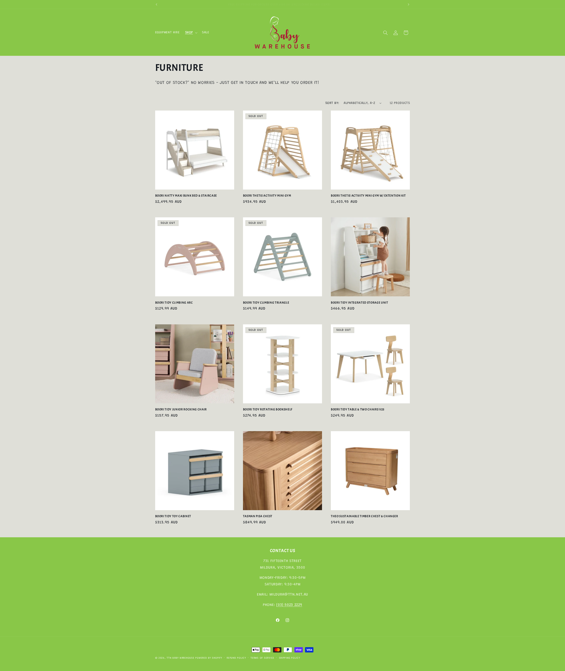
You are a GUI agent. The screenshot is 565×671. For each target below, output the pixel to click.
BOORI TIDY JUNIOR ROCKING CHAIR (181, 409)
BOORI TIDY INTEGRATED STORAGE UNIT (359, 302)
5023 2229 (293, 605)
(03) (280, 605)
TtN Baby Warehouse (180, 658)
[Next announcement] (408, 4)
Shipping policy (289, 658)
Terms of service (262, 658)
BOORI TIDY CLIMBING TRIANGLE (266, 302)
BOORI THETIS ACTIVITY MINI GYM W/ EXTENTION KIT (368, 195)
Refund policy (236, 658)
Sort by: (332, 103)
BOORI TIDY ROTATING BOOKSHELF (267, 409)
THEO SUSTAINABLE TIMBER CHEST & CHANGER (364, 516)
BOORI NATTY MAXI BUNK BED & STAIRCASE (186, 195)
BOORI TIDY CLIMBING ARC (174, 302)
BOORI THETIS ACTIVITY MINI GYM (267, 195)
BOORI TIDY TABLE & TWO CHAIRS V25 (357, 409)
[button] (190, 33)
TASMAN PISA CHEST (257, 516)
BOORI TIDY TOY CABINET (173, 516)
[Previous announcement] (156, 4)
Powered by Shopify (208, 658)
